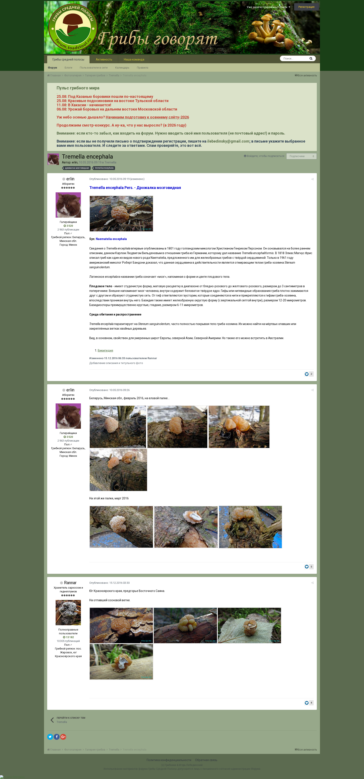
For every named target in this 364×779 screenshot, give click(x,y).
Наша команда (134, 59)
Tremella (110, 162)
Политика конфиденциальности (169, 760)
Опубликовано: (109, 179)
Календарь (122, 67)
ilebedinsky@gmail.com (228, 141)
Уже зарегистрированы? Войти (268, 7)
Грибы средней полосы (68, 59)
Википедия (105, 350)
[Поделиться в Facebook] (57, 737)
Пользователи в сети (94, 67)
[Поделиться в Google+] (63, 737)
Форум (52, 67)
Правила (142, 67)
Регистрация (306, 6)
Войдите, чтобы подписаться (265, 156)
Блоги (68, 67)
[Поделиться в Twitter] (50, 737)
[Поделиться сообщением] (312, 179)
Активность (104, 59)
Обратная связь (206, 760)
